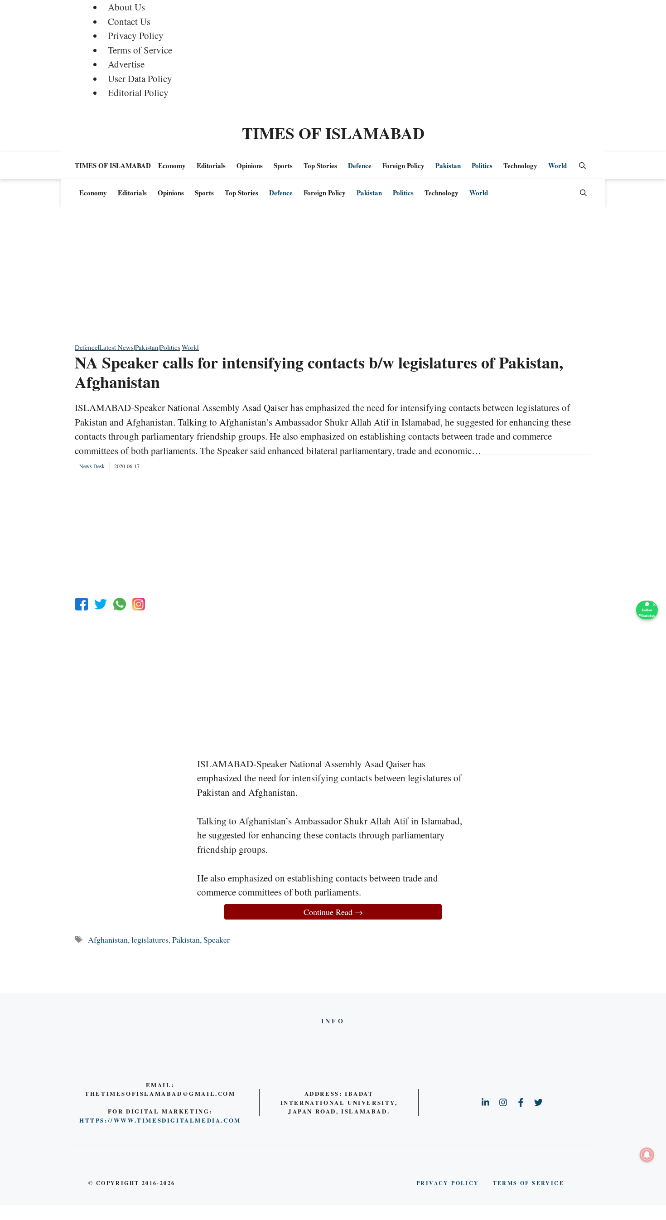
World (557, 165)
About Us (126, 6)
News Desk (92, 466)
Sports (283, 165)
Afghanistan (108, 939)
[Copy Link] (138, 604)
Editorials (211, 165)
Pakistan (448, 165)
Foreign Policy (403, 165)
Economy (172, 165)
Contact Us (129, 21)
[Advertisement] (333, 278)
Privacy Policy (136, 35)
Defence (360, 165)
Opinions (249, 165)
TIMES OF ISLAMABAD (333, 133)
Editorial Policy (138, 92)
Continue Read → (333, 911)
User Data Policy (140, 78)
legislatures (150, 939)
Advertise (126, 64)
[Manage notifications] (647, 1154)
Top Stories (320, 165)
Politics (482, 165)
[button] (582, 165)
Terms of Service (140, 50)
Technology (520, 165)
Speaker (216, 939)
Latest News (116, 347)
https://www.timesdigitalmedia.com (160, 1120)
